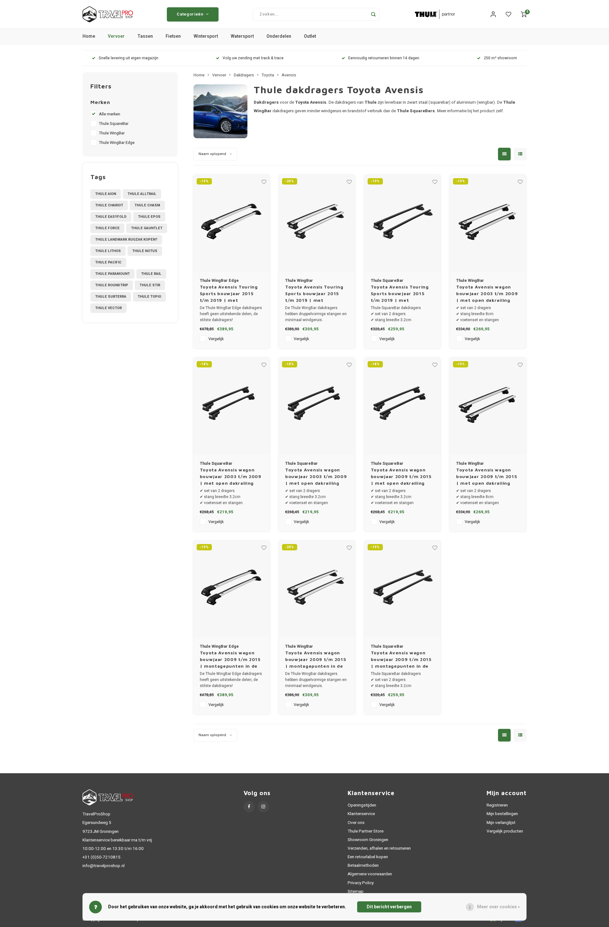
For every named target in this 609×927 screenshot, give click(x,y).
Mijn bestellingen (502, 814)
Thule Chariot (109, 205)
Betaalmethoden (363, 865)
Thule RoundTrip (111, 285)
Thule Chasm (147, 205)
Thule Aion (105, 194)
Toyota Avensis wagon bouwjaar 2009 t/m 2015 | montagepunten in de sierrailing (230, 659)
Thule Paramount (112, 273)
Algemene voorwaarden (370, 874)
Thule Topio (149, 296)
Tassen (145, 36)
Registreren (497, 805)
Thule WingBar (112, 133)
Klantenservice (361, 814)
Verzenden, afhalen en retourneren (379, 848)
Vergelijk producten (505, 831)
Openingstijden (362, 805)
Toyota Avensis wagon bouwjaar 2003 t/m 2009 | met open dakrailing (487, 293)
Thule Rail (151, 273)
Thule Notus (144, 251)
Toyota (268, 75)
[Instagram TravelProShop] (263, 806)
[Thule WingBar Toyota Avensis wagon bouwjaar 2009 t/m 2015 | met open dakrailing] (488, 406)
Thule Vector (108, 308)
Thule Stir (150, 285)
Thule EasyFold (111, 216)
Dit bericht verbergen (389, 907)
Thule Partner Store (365, 831)
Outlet (310, 36)
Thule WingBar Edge (116, 143)
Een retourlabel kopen (368, 857)
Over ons (356, 823)
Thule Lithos (108, 251)
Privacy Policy (361, 883)
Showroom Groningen (368, 840)
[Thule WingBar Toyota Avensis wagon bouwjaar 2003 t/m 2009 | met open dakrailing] (488, 223)
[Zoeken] (373, 14)
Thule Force (107, 228)
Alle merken (109, 114)
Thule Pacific (108, 262)
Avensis (289, 75)
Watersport (242, 36)
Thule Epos (149, 216)
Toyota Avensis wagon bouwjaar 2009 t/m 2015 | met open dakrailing (401, 476)
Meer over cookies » (498, 907)
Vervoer (116, 36)
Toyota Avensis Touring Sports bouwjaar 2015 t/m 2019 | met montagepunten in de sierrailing (229, 293)
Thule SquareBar (113, 123)
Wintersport (205, 36)
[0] (524, 14)
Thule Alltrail (142, 194)
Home (88, 36)
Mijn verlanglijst (501, 823)
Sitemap (355, 891)
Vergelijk (216, 339)
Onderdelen (278, 36)
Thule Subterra (110, 296)
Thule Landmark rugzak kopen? (126, 239)
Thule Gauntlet (146, 228)
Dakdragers (244, 75)
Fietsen (173, 36)
